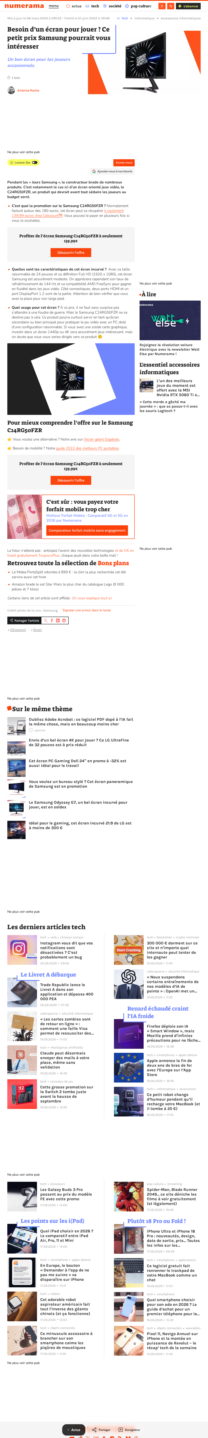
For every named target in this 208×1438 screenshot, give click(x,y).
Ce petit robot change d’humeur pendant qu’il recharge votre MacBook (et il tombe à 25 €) (173, 1101)
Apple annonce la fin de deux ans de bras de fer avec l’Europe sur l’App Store (169, 1067)
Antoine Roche (28, 90)
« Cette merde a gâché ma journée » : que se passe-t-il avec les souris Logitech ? (169, 406)
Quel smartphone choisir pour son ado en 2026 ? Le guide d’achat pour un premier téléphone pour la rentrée (172, 1306)
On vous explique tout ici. (92, 598)
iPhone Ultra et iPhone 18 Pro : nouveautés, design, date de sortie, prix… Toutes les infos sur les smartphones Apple (173, 1238)
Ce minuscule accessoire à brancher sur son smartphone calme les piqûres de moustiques (66, 1340)
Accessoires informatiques (181, 18)
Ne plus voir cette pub (23, 152)
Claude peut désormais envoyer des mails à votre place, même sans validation (64, 1060)
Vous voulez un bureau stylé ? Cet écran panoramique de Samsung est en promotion (81, 784)
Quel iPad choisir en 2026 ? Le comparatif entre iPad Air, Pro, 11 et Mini (66, 1236)
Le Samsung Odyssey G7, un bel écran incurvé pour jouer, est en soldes (78, 804)
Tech (124, 18)
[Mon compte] (162, 6)
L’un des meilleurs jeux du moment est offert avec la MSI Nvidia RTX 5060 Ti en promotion (178, 387)
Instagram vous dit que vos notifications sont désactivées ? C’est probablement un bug (66, 950)
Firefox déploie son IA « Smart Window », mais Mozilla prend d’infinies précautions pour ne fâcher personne (173, 1033)
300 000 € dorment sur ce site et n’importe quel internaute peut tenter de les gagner (172, 950)
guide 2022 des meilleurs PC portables (87, 448)
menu (54, 5)
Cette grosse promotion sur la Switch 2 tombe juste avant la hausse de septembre (66, 1094)
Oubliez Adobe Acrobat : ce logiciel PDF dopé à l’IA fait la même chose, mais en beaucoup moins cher (81, 721)
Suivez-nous (124, 162)
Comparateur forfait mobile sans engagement (87, 530)
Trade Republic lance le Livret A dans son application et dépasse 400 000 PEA (66, 991)
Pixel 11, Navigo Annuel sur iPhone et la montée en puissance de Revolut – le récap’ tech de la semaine (172, 1340)
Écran (37, 630)
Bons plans (113, 563)
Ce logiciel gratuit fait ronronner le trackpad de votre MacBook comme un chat (172, 1273)
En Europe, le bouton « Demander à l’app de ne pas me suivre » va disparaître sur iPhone (64, 1272)
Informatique (144, 18)
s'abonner (190, 6)
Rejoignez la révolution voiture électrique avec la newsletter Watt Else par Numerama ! (169, 349)
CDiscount (18, 630)
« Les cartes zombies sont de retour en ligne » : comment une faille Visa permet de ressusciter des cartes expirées (65, 1026)
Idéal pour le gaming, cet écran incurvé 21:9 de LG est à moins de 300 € (80, 825)
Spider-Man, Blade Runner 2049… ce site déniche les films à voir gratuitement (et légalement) (172, 1196)
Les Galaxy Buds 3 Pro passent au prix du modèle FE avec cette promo (66, 1194)
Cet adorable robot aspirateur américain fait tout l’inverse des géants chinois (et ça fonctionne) (65, 1306)
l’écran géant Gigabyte (101, 439)
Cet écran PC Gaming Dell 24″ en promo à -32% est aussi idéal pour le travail (77, 763)
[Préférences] (170, 6)
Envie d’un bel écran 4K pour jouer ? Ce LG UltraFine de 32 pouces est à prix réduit (79, 742)
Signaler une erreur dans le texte (87, 610)
